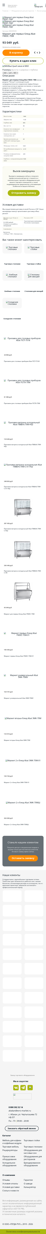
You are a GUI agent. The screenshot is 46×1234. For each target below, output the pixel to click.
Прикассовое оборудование (9, 1157)
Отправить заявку (23, 192)
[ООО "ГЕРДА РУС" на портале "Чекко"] (23, 1096)
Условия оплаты (10, 1183)
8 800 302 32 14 (16, 1107)
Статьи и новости (10, 1190)
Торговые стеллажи (33, 1146)
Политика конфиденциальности (23, 1231)
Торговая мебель (10, 1146)
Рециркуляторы (9, 1150)
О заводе (28, 1183)
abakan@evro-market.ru (20, 1111)
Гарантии (28, 1180)
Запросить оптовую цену (11, 47)
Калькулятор (30, 1187)
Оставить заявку (23, 858)
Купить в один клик (23, 60)
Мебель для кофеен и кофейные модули (11, 1141)
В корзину (16, 52)
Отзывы (6, 1180)
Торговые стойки (32, 1140)
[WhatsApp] (41, 5)
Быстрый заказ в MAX (18, 66)
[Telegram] (35, 5)
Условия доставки (11, 1187)
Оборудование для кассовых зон (33, 1151)
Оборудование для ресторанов (33, 1157)
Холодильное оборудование (9, 1164)
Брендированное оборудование (32, 1164)
